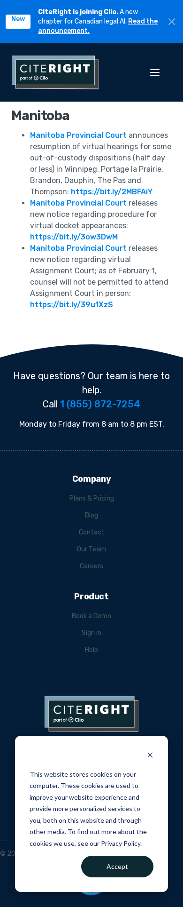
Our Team (91, 549)
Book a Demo (91, 616)
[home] (67, 72)
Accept (117, 866)
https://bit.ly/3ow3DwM (74, 236)
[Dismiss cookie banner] (150, 756)
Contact (92, 532)
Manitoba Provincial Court (78, 135)
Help (91, 650)
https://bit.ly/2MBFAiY (111, 191)
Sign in (91, 633)
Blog (91, 515)
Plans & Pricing (91, 498)
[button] (159, 72)
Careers (91, 566)
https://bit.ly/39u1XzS (71, 304)
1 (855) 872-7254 (100, 404)
